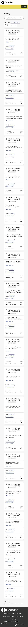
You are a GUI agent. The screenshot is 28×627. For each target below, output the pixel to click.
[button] (24, 6)
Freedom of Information (17, 613)
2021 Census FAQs (13, 60)
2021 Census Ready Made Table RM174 (14, 255)
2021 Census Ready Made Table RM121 (14, 429)
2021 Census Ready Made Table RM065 (14, 139)
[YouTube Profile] (4, 624)
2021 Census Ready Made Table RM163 (14, 399)
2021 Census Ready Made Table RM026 (14, 198)
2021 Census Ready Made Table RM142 (14, 340)
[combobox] (13, 17)
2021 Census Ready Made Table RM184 (14, 485)
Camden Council (7, 613)
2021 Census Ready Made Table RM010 (14, 455)
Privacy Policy (13, 619)
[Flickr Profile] (6, 624)
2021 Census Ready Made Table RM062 (14, 311)
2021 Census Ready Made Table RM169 (14, 169)
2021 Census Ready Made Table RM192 (14, 544)
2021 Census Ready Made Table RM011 (14, 284)
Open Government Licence (8, 616)
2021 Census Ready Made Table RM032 (14, 31)
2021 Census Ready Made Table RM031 (14, 83)
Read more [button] (8, 42)
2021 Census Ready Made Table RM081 (14, 514)
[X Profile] (1, 624)
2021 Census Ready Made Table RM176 (14, 110)
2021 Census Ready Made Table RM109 (14, 228)
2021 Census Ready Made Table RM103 (14, 573)
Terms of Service (19, 616)
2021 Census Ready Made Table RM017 (14, 370)
